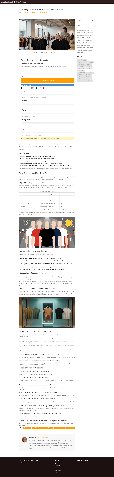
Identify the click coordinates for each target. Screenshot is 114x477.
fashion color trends (48, 427)
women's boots (82, 72)
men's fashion (88, 80)
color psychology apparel (59, 427)
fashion (88, 64)
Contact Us (57, 468)
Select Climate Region (26, 68)
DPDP (57, 472)
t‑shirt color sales (27, 427)
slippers (88, 68)
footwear (89, 66)
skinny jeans (81, 78)
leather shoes (90, 62)
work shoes (81, 64)
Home (20, 12)
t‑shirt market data (70, 427)
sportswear (81, 62)
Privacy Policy (57, 465)
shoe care (88, 76)
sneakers (90, 72)
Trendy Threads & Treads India (13, 2)
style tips (81, 76)
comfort (89, 78)
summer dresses (82, 60)
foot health (81, 66)
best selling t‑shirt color (37, 427)
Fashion (58, 52)
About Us (57, 463)
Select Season (24, 74)
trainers (80, 74)
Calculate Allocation (47, 81)
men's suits (81, 70)
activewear (88, 74)
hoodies (80, 80)
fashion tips (81, 68)
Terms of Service (57, 470)
